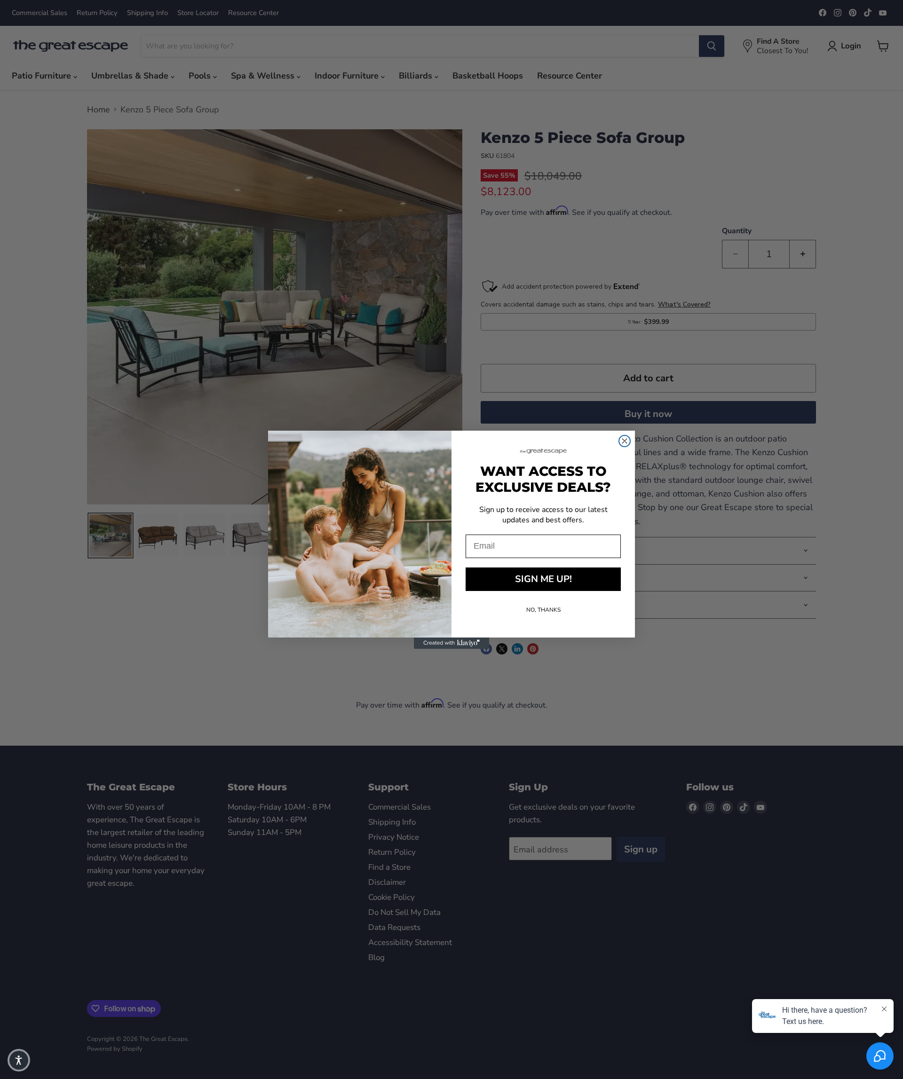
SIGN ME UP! (543, 579)
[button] (19, 1060)
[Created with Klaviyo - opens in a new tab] (451, 643)
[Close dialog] (624, 441)
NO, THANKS (543, 610)
